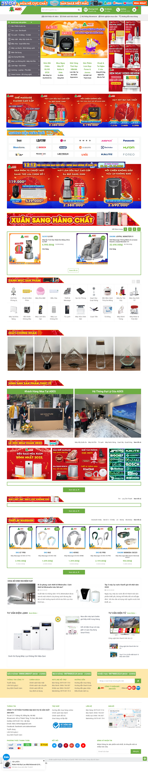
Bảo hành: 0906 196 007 (61, 685)
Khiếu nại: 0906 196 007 (61, 688)
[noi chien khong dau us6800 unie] (118, 186)
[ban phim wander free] (29, 186)
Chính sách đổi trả (36, 688)
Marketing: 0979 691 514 (61, 691)
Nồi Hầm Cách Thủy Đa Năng (107, 299)
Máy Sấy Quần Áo (81, 442)
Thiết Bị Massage (67, 299)
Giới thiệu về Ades (51, 16)
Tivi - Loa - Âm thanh (18, 30)
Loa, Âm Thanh (127, 499)
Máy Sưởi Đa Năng (13, 318)
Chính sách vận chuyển (38, 685)
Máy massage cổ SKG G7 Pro (20, 556)
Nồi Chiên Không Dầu (27, 318)
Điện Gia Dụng (16, 52)
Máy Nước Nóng (110, 442)
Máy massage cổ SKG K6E (47, 556)
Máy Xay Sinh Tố (134, 299)
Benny (122, 520)
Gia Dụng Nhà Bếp (18, 57)
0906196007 (25, 673)
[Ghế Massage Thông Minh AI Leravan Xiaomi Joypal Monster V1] (92, 248)
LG (117, 520)
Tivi (119, 499)
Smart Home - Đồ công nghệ (21, 74)
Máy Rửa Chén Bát (80, 318)
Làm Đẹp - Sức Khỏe (18, 66)
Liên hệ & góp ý (12, 685)
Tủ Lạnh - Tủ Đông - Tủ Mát (21, 35)
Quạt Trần (94, 317)
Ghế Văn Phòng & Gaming (13, 299)
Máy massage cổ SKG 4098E (74, 556)
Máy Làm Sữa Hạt (40, 318)
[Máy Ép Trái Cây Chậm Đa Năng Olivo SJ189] (24, 248)
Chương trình (93, 9)
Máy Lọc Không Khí (54, 318)
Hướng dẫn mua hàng (129, 16)
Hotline (123, 9)
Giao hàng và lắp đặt (59, 718)
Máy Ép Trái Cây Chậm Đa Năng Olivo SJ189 (56, 240)
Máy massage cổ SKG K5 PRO (101, 556)
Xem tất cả (73, 270)
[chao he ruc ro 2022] (74, 165)
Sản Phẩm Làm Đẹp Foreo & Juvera (87, 68)
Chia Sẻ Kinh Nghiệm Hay (20, 581)
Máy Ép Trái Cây (121, 299)
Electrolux (129, 520)
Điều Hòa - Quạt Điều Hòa (20, 44)
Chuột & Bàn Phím (27, 299)
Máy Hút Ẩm (92, 442)
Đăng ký (136, 751)
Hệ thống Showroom (89, 16)
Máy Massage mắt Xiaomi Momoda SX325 (127, 556)
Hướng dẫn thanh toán (83, 685)
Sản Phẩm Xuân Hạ (18, 26)
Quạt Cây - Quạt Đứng (94, 299)
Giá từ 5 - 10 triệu (109, 520)
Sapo (97, 759)
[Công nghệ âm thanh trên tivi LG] (113, 646)
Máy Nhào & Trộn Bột (134, 318)
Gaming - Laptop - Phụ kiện (21, 70)
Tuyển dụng (11, 683)
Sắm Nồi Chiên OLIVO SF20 (47, 68)
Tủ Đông (107, 317)
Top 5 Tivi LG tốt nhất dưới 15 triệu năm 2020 (129, 655)
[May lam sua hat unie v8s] (74, 186)
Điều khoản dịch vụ (82, 691)
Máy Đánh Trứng (121, 318)
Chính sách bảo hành (70, 16)
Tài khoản (108, 9)
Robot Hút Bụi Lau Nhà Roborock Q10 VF (27, 764)
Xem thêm (33, 613)
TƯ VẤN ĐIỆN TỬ (117, 613)
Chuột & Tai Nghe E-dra (101, 66)
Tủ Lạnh (67, 317)
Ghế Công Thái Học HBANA (74, 66)
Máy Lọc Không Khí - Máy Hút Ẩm (23, 61)
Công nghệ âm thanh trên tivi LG (128, 647)
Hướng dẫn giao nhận (83, 688)
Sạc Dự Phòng (80, 298)
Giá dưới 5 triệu (96, 520)
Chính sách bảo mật (36, 683)
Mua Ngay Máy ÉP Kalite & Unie (60, 68)
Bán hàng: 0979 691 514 (61, 683)
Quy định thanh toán (14, 688)
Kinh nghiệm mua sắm (109, 16)
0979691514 (70, 673)
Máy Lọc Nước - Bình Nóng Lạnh (23, 48)
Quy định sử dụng (36, 691)
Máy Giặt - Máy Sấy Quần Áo (21, 39)
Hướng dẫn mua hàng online (62, 710)
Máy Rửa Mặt (40, 298)
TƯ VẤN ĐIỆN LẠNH (17, 613)
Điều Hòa (54, 298)
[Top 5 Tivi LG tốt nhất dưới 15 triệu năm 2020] (113, 655)
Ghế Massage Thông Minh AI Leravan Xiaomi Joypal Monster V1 (123, 240)
